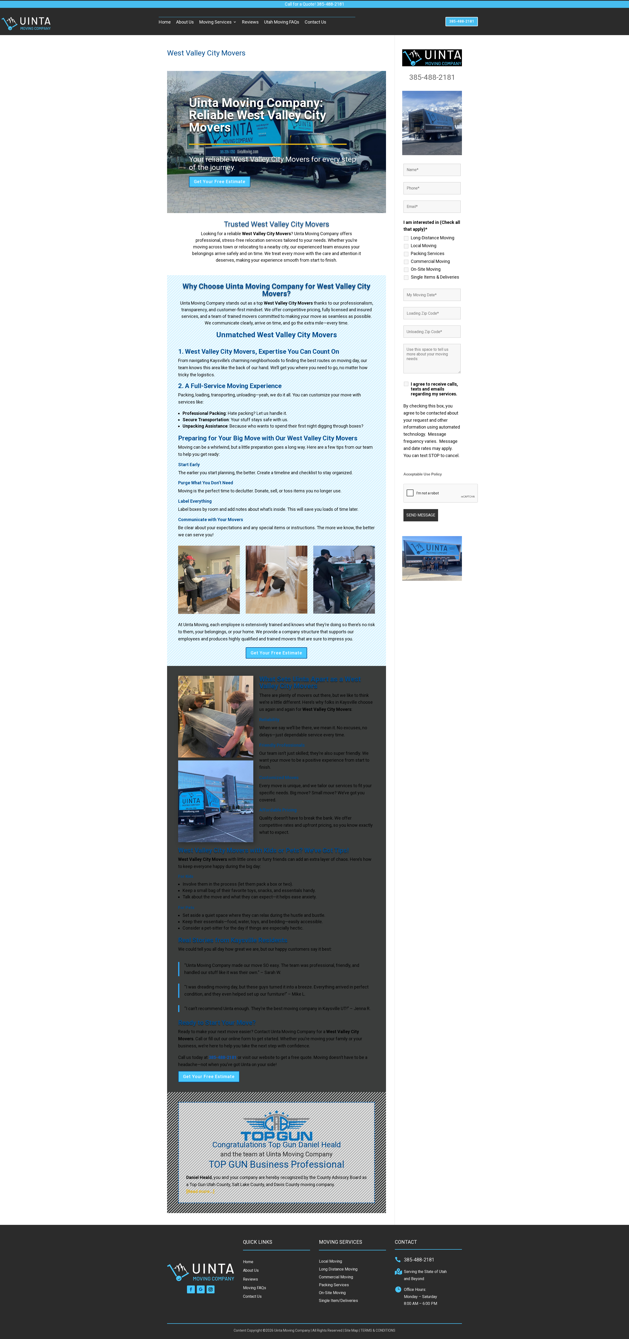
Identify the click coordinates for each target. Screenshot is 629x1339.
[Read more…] (200, 1191)
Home (165, 22)
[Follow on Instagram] (210, 1289)
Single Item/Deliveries (338, 1300)
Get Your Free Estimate (219, 181)
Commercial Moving (430, 261)
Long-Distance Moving (432, 237)
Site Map (351, 1330)
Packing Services (427, 253)
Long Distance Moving (338, 1269)
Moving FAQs (254, 1287)
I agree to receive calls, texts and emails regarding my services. (434, 389)
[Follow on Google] (201, 1289)
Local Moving (423, 245)
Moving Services (215, 22)
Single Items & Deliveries (435, 277)
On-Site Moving (426, 269)
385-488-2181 (461, 21)
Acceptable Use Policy (422, 474)
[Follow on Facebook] (191, 1289)
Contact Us (315, 22)
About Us (185, 22)
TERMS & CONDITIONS (377, 1330)
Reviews (250, 22)
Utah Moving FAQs (281, 22)
